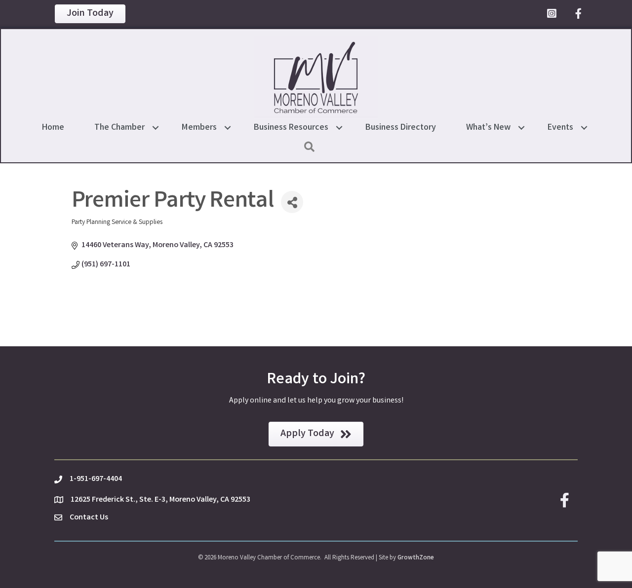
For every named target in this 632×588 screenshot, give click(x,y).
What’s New (488, 127)
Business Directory (400, 127)
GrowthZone (415, 558)
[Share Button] (292, 202)
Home (53, 127)
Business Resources (291, 127)
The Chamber (119, 127)
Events (560, 127)
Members (199, 127)
